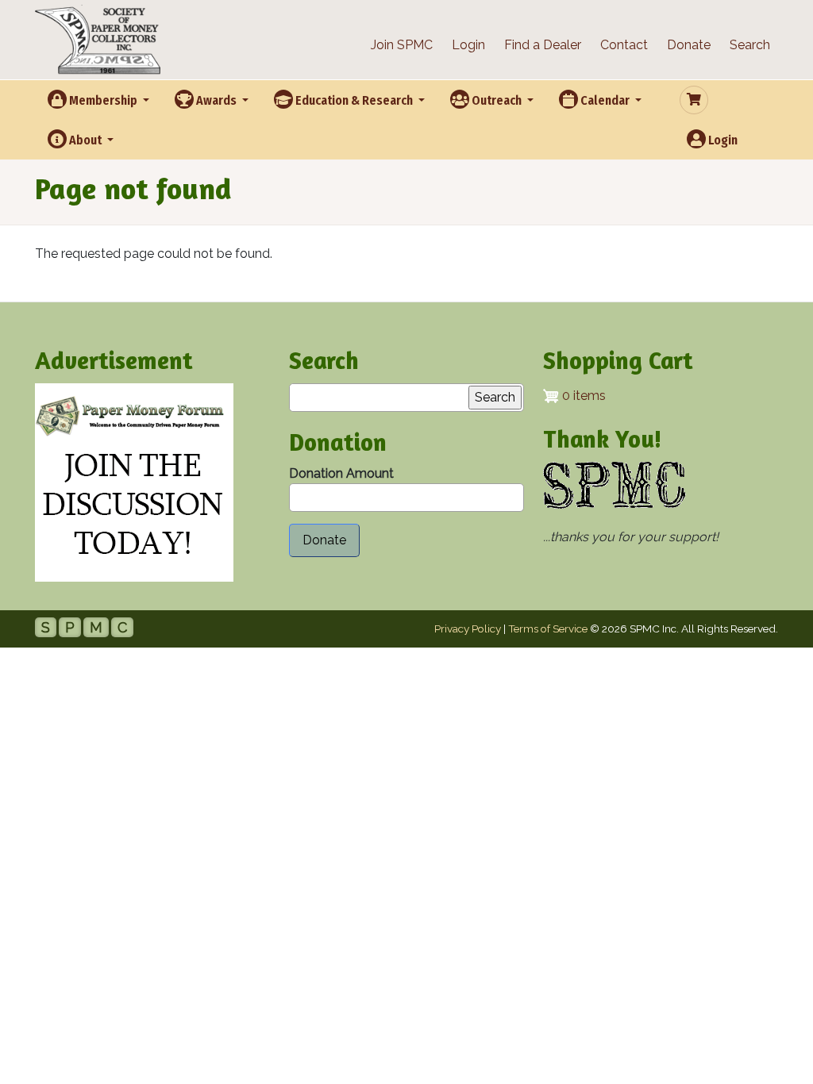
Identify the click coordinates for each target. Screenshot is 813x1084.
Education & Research (354, 100)
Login (468, 44)
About (85, 140)
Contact (624, 44)
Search (750, 44)
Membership (103, 100)
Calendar (605, 100)
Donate (689, 44)
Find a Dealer (542, 44)
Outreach (496, 100)
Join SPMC (402, 44)
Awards (216, 100)
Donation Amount (341, 473)
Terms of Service (548, 628)
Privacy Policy (467, 628)
